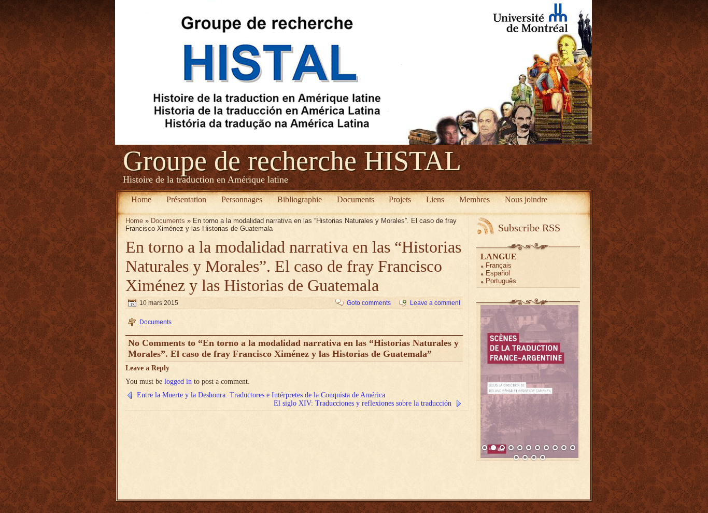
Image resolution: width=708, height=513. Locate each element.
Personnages (241, 199)
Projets (400, 199)
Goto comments (369, 303)
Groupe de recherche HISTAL (292, 160)
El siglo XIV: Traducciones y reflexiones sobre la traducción (362, 403)
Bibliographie (299, 199)
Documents (355, 199)
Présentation (186, 199)
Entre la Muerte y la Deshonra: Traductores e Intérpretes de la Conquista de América (261, 395)
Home (141, 199)
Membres (474, 199)
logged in (178, 381)
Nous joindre (526, 199)
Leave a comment (435, 303)
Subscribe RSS (529, 227)
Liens (435, 199)
